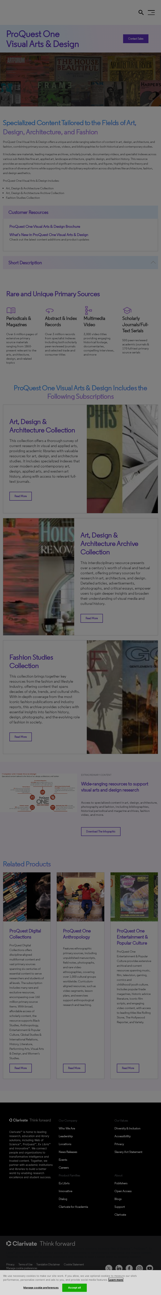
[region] (80, 1282)
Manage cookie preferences (41, 1287)
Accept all (74, 1287)
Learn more (116, 1279)
